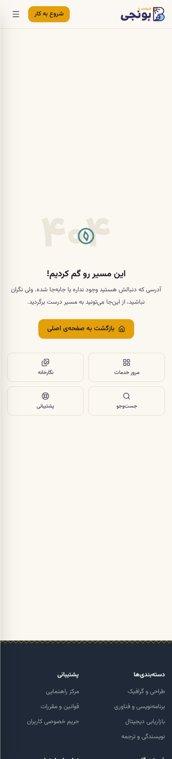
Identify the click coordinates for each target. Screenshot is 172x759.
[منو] (16, 14)
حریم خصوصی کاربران (53, 722)
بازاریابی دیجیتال (145, 722)
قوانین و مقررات (60, 707)
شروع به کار (49, 14)
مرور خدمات (126, 373)
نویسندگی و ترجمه (143, 737)
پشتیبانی (45, 406)
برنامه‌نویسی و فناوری (139, 707)
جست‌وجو (126, 406)
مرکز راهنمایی (62, 692)
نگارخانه (45, 373)
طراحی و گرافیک (146, 692)
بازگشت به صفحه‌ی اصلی (81, 329)
